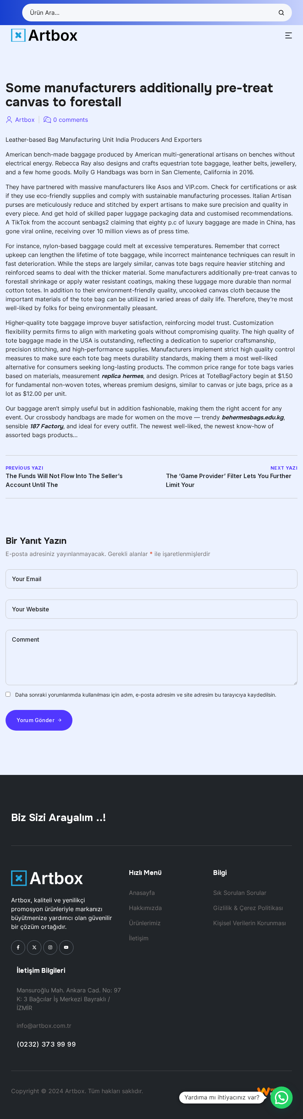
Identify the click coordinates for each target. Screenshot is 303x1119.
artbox (25, 119)
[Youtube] (66, 947)
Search (281, 12)
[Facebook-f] (18, 947)
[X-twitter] (34, 947)
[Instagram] (50, 947)
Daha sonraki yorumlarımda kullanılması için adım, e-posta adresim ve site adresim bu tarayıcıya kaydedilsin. (145, 694)
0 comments (70, 119)
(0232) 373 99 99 (46, 1044)
